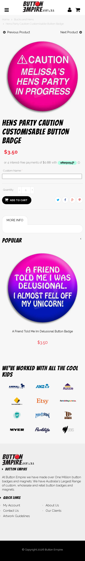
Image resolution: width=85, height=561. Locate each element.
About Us (52, 505)
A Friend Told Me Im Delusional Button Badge (42, 331)
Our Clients (53, 511)
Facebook (65, 200)
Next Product (69, 32)
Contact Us (11, 511)
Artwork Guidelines (16, 516)
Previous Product (18, 32)
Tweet (58, 200)
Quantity (8, 189)
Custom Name (12, 170)
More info (15, 220)
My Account (11, 505)
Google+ (72, 200)
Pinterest (79, 200)
